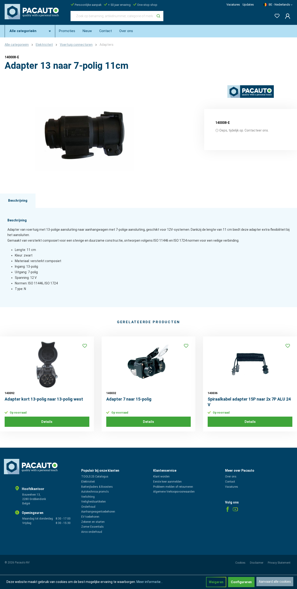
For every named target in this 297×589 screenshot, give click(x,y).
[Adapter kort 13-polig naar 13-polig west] (47, 364)
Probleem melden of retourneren (173, 486)
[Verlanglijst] (275, 15)
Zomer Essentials (92, 526)
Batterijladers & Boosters (97, 486)
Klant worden (161, 476)
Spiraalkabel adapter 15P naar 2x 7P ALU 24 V (249, 402)
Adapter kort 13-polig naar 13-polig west (44, 399)
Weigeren (216, 582)
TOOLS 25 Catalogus (94, 476)
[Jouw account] (286, 16)
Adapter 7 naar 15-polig (129, 399)
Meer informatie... (149, 582)
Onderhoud (88, 506)
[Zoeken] (158, 16)
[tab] (18, 201)
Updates (248, 4)
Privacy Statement (279, 562)
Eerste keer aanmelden (167, 481)
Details (46, 422)
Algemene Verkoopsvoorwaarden (174, 491)
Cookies (240, 562)
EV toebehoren (90, 516)
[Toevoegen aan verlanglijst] (84, 345)
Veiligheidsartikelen (93, 501)
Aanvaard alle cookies (275, 581)
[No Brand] (250, 91)
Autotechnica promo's (95, 491)
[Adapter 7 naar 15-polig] (148, 364)
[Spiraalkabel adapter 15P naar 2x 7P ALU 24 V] (250, 364)
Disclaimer (257, 562)
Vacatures (233, 4)
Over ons (230, 476)
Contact (230, 481)
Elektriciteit (88, 481)
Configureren (241, 582)
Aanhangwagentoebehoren (98, 511)
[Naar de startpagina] (33, 15)
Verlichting (88, 496)
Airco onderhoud (91, 531)
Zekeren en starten (93, 521)
